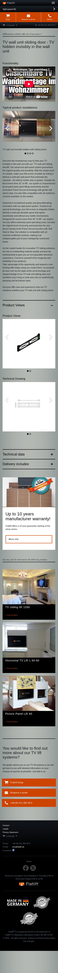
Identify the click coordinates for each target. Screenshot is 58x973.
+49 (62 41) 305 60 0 (46, 25)
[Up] (46, 4)
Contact (6, 825)
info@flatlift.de (18, 847)
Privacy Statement (10, 832)
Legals (5, 829)
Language (10, 25)
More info (13, 539)
